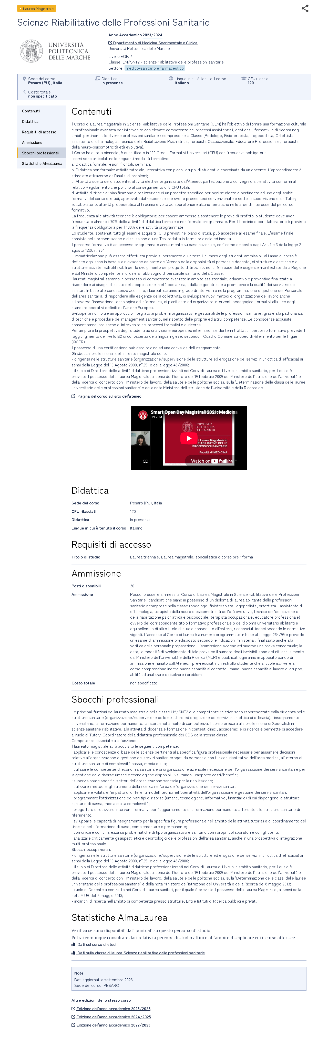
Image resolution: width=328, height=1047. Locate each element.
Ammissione (32, 142)
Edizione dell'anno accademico (113, 1008)
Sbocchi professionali (40, 152)
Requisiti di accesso (39, 131)
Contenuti (31, 110)
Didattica (30, 121)
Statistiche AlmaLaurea (42, 163)
